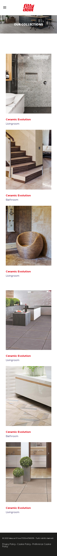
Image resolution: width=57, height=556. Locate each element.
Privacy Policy (9, 544)
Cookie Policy (24, 544)
